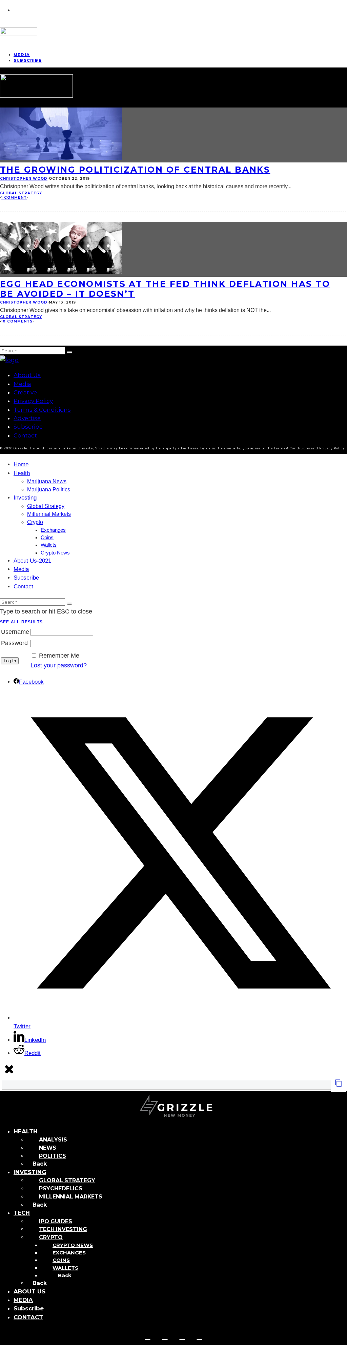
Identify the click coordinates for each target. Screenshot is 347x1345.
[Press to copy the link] (338, 1085)
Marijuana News (46, 481)
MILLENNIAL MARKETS (70, 1196)
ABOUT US (29, 1291)
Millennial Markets (49, 514)
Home (21, 464)
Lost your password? (58, 665)
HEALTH (26, 1131)
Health (22, 473)
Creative (25, 392)
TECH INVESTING (63, 1229)
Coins (47, 537)
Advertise (27, 418)
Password (14, 643)
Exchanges (53, 530)
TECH (22, 1212)
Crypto (35, 522)
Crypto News (55, 552)
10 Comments (17, 321)
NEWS (47, 1148)
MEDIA (23, 1300)
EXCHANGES (69, 1253)
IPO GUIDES (55, 1221)
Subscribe (28, 60)
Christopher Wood (23, 178)
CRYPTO (51, 1237)
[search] (69, 352)
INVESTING (30, 1172)
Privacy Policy (33, 400)
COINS (61, 1260)
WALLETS (65, 1268)
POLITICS (52, 1156)
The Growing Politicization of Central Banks (135, 169)
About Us (27, 375)
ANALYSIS (53, 1139)
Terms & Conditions (42, 409)
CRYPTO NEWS (73, 1245)
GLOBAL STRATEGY (67, 1180)
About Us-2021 (32, 561)
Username (15, 631)
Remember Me (59, 655)
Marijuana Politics (48, 489)
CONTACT (28, 1317)
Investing (25, 497)
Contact (25, 435)
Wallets (49, 545)
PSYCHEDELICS (60, 1188)
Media (22, 384)
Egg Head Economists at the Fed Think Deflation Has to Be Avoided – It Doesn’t (165, 288)
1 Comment (14, 197)
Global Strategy (21, 193)
